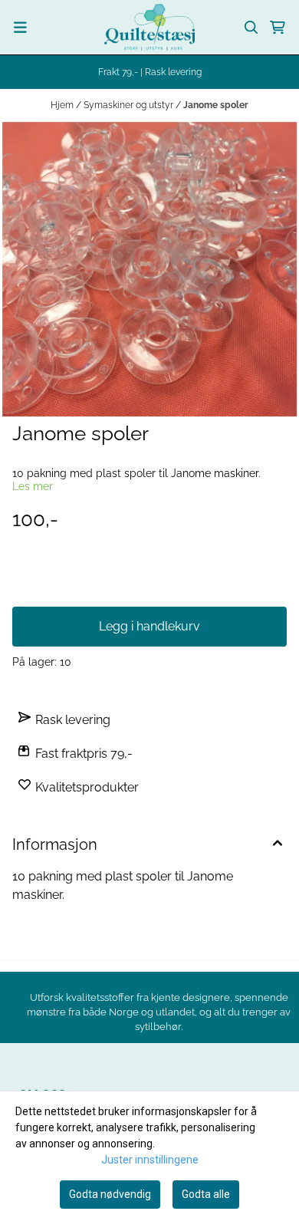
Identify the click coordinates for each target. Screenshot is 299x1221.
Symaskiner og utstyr (130, 105)
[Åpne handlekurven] (277, 28)
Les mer (32, 486)
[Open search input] (251, 28)
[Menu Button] (20, 27)
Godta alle (206, 1194)
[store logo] (149, 27)
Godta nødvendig (110, 1194)
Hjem (63, 105)
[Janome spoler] (149, 269)
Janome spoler (215, 105)
